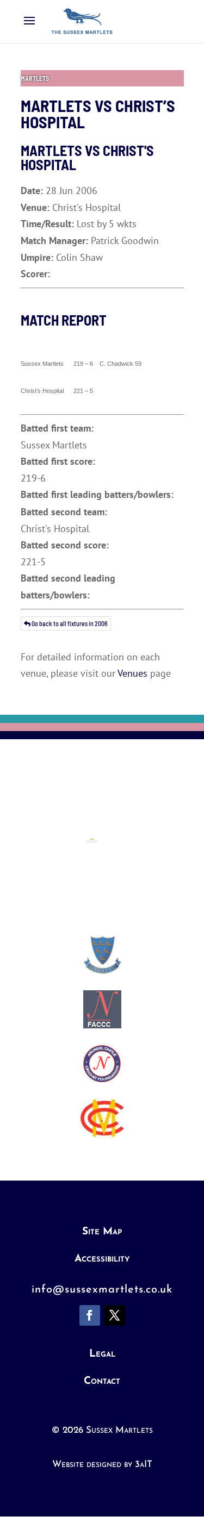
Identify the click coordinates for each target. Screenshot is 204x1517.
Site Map (102, 1232)
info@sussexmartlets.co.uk (102, 1289)
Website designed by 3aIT (102, 1464)
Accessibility (102, 1259)
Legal (102, 1354)
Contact (102, 1381)
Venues (132, 673)
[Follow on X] (114, 1315)
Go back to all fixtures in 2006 (69, 623)
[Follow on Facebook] (89, 1315)
